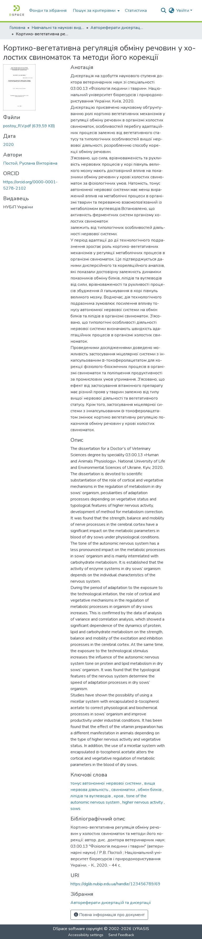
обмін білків (150, 790)
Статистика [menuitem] (136, 10)
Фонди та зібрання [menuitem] (48, 10)
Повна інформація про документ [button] (111, 915)
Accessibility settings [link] (85, 934)
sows (75, 809)
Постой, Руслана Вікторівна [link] (30, 163)
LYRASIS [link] (141, 929)
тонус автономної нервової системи (106, 783)
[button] (16, 10)
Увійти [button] (183, 10)
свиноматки (123, 790)
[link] (33, 126)
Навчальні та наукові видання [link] (58, 28)
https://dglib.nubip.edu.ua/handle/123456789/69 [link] (115, 884)
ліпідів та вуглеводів (91, 796)
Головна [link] (17, 28)
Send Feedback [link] (121, 934)
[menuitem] (96, 10)
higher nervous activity (143, 802)
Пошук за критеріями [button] (94, 10)
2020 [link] (8, 145)
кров (119, 796)
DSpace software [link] (69, 929)
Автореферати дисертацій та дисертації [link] (116, 28)
